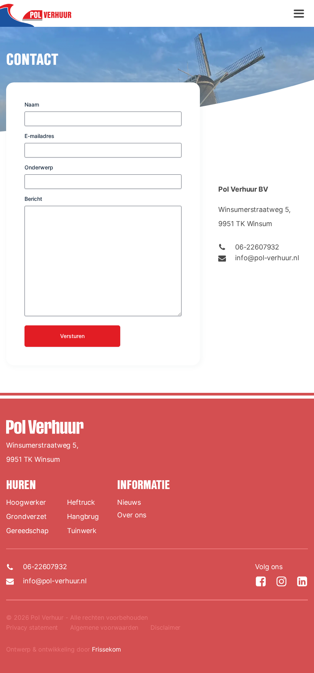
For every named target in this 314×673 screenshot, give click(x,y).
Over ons (131, 515)
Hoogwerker (26, 502)
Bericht (33, 198)
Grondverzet (26, 516)
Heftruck (81, 502)
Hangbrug (83, 516)
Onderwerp (39, 167)
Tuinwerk (81, 531)
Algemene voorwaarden (104, 627)
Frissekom (106, 649)
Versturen (72, 336)
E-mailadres (39, 136)
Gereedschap (27, 531)
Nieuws (129, 502)
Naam (32, 104)
